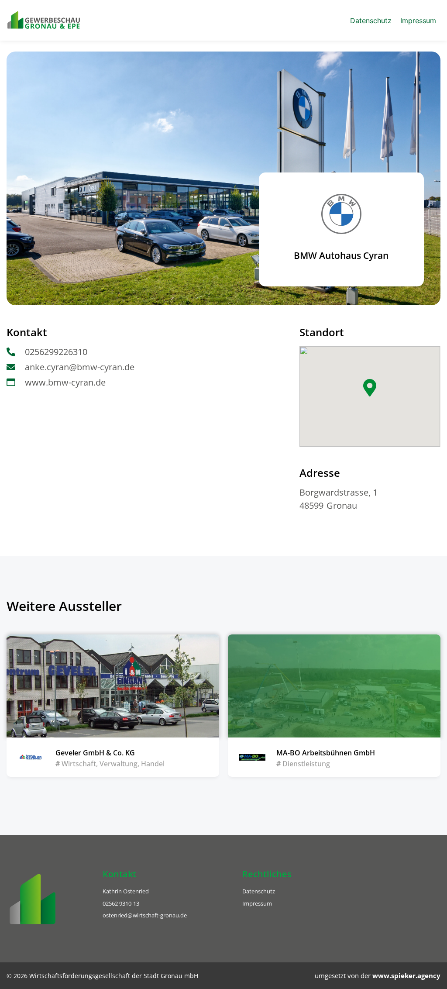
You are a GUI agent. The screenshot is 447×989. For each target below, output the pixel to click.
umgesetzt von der (377, 975)
